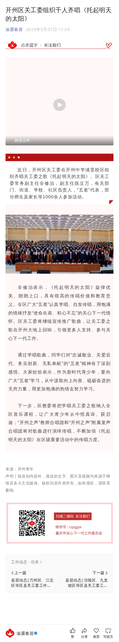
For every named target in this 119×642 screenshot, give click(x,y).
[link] (28, 633)
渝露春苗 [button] (14, 29)
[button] (59, 562)
